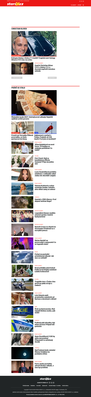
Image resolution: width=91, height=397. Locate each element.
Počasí (36, 252)
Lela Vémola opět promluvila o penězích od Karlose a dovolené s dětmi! (45, 297)
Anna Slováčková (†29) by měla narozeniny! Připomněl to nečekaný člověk (45, 339)
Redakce (33, 385)
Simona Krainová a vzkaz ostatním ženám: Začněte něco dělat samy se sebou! (45, 188)
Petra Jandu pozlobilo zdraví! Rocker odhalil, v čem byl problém (44, 366)
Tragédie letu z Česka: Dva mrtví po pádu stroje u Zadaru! (45, 284)
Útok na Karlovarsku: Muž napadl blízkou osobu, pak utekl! (45, 311)
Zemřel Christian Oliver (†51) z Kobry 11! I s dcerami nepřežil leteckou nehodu (45, 68)
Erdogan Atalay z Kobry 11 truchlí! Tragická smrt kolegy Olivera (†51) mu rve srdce (33, 59)
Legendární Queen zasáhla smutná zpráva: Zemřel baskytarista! (45, 215)
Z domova (37, 197)
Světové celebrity (39, 63)
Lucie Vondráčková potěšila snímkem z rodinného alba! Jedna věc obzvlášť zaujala (45, 174)
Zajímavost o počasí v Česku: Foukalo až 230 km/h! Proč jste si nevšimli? (45, 137)
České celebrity (38, 142)
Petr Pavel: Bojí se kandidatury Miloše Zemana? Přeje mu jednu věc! (44, 161)
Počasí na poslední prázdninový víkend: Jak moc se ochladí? (44, 256)
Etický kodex (26, 385)
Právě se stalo (18, 88)
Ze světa (36, 279)
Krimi (36, 306)
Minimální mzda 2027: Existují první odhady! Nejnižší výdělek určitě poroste (32, 118)
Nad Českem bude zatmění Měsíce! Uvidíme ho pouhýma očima (45, 352)
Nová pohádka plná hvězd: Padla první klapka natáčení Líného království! (45, 270)
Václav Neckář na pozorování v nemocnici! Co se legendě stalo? (45, 242)
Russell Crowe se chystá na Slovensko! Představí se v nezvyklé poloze (45, 229)
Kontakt (38, 385)
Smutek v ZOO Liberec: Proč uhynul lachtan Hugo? (45, 200)
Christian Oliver (19, 29)
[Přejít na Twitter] (81, 1)
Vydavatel (44, 385)
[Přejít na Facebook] (79, 1)
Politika (36, 156)
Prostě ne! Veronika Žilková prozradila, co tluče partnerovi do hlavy (22, 137)
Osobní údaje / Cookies (55, 385)
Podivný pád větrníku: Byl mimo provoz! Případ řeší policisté (45, 325)
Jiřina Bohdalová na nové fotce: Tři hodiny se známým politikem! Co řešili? (44, 147)
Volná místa (65, 385)
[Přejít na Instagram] (83, 1)
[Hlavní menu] (83, 5)
